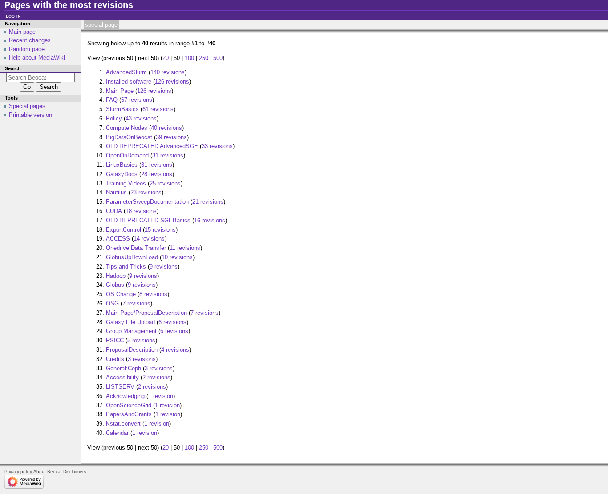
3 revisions (142, 359)
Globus (115, 284)
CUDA (114, 211)
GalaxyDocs (122, 174)
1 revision (160, 396)
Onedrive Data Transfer (136, 248)
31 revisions (167, 155)
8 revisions (153, 294)
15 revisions (160, 229)
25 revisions (165, 183)
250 (203, 58)
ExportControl (123, 229)
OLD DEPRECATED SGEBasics (148, 220)
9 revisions (164, 266)
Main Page (120, 91)
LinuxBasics (122, 164)
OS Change (121, 294)
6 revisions (172, 322)
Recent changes (30, 40)
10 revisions (177, 257)
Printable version (30, 115)
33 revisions (217, 146)
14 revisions (149, 238)
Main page (22, 31)
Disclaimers (74, 471)
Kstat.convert (123, 423)
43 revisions (141, 118)
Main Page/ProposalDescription (146, 312)
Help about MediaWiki (37, 57)
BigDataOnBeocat (129, 137)
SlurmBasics (122, 109)
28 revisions (156, 174)
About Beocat (47, 471)
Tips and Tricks (126, 266)
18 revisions (141, 211)
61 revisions (158, 109)
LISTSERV (120, 386)
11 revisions (185, 248)
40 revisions (166, 128)
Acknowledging (125, 396)
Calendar (117, 433)
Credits (115, 359)
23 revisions (146, 192)
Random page (27, 49)
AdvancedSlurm (126, 72)
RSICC (115, 340)
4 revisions (175, 349)
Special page (101, 24)
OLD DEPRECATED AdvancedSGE (152, 146)
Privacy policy (18, 471)
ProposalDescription (132, 349)
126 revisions (172, 81)
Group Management (131, 331)
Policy (114, 118)
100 (189, 58)
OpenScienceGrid (128, 405)
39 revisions (171, 137)
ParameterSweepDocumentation (147, 201)
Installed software (128, 81)
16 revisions (209, 220)
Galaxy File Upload (130, 322)
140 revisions (167, 72)
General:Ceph (123, 368)
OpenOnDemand (127, 155)
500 (218, 58)
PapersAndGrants (129, 414)
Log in (13, 15)
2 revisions (156, 377)
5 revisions (141, 340)
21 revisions (207, 201)
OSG (112, 303)
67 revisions (136, 99)
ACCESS (118, 238)
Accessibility (122, 377)
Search (13, 68)
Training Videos (126, 183)
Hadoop (116, 276)
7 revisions (136, 303)
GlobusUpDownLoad (132, 257)
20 (165, 58)
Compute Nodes (126, 128)
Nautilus (116, 192)
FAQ (112, 99)
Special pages (27, 106)
